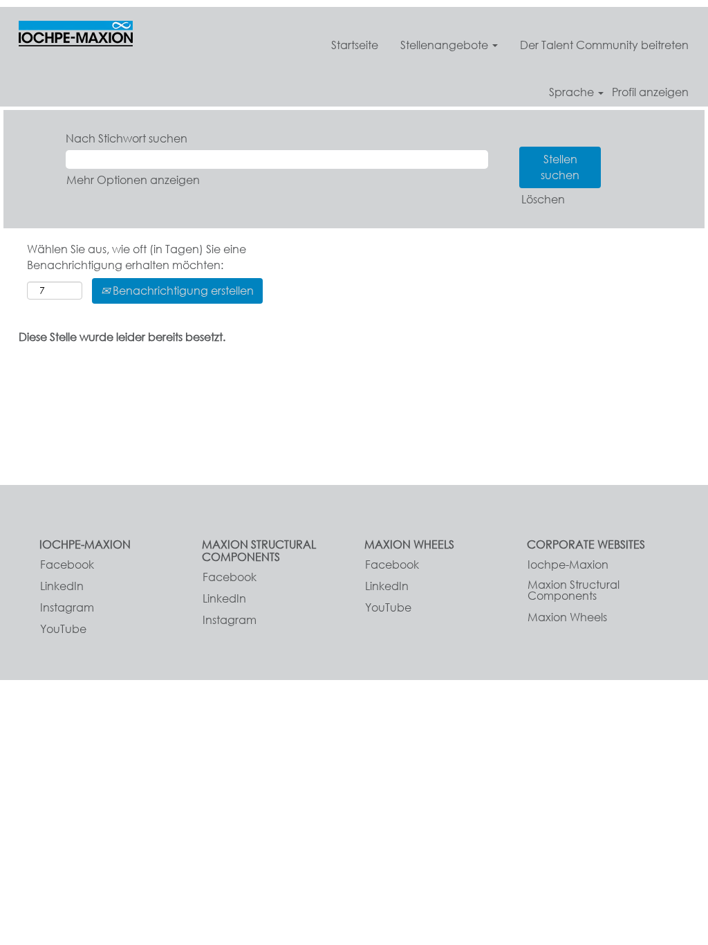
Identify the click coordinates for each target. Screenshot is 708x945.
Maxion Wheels (567, 617)
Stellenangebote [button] (445, 44)
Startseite (354, 44)
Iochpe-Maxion (568, 564)
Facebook (67, 564)
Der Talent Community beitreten (604, 44)
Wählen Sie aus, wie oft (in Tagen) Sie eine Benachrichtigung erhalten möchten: (136, 256)
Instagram (67, 607)
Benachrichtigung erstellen (182, 290)
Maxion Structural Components (574, 590)
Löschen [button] (543, 199)
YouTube (63, 629)
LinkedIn (62, 586)
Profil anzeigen (650, 92)
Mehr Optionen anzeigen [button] (133, 179)
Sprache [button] (573, 92)
